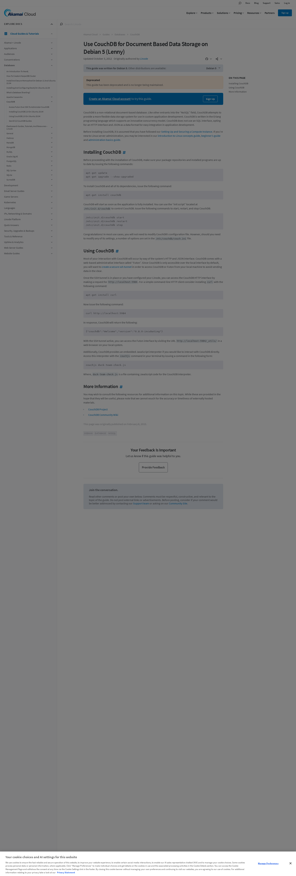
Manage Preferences (268, 863)
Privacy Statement (66, 872)
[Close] (290, 863)
